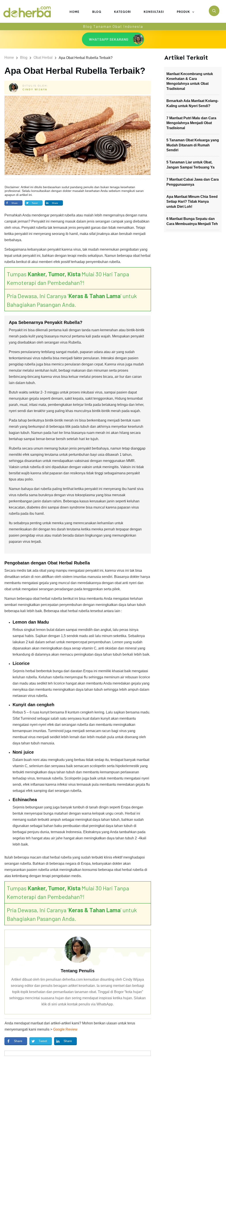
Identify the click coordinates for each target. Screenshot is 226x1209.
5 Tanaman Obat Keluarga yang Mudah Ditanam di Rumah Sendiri (192, 145)
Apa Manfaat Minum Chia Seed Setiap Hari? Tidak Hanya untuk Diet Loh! (192, 201)
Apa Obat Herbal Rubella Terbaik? (74, 71)
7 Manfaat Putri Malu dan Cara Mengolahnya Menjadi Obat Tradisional (191, 123)
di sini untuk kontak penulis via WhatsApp (80, 1004)
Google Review (65, 1029)
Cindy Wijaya (35, 89)
